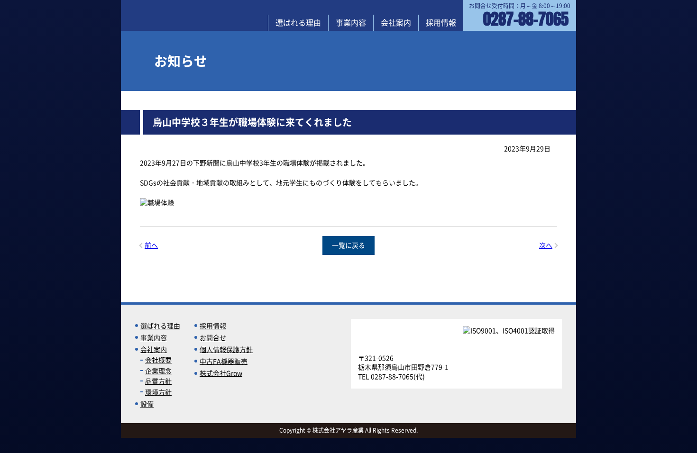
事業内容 (351, 22)
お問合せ (213, 337)
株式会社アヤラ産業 (169, 15)
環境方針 (158, 392)
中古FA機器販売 (224, 361)
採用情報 (441, 22)
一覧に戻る (348, 245)
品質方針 (158, 381)
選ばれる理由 (298, 22)
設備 (147, 403)
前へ (151, 245)
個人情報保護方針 (226, 349)
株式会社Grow (221, 373)
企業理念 (158, 370)
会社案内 (396, 22)
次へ (545, 245)
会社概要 (158, 359)
